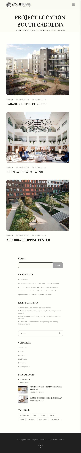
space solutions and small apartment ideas (34, 295)
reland (20, 316)
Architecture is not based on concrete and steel (37, 291)
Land (22, 419)
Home (43, 415)
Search (22, 258)
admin (10, 99)
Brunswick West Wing (24, 172)
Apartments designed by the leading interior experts (38, 283)
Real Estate (22, 359)
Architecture (23, 348)
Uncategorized (24, 367)
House (20, 352)
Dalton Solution (58, 440)
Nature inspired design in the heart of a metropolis (38, 287)
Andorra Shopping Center (28, 240)
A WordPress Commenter (28, 308)
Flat (35, 415)
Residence (22, 363)
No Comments (40, 99)
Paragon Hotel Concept (26, 104)
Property (21, 355)
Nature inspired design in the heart (46, 398)
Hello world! (23, 280)
